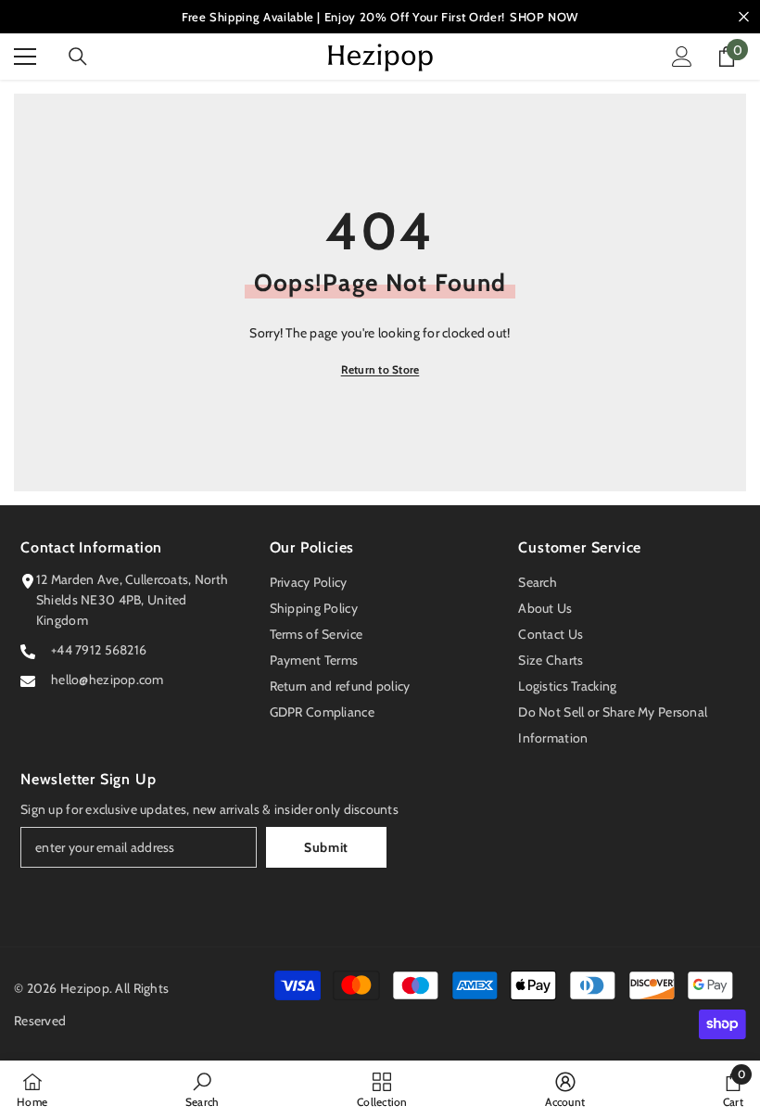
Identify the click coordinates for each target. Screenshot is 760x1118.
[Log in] (682, 56)
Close (744, 17)
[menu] (25, 56)
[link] (203, 1089)
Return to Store (380, 369)
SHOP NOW (544, 16)
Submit (326, 847)
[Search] (78, 56)
